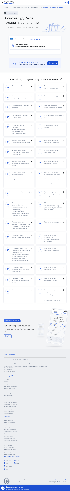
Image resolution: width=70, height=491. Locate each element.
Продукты (7, 416)
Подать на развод (8, 420)
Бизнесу (6, 384)
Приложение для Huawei (10, 454)
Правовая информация (10, 388)
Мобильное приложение (10, 393)
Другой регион (34, 39)
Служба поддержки (9, 354)
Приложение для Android (10, 449)
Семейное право (8, 424)
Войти (66, 2)
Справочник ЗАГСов (9, 411)
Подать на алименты (9, 422)
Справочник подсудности (10, 404)
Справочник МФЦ (8, 413)
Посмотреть (53, 63)
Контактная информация (10, 390)
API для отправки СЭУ (9, 447)
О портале (6, 379)
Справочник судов (8, 409)
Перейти (7, 336)
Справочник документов (10, 406)
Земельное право (8, 436)
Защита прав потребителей (11, 440)
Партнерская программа (10, 386)
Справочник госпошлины (10, 402)
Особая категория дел (9, 443)
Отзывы (6, 381)
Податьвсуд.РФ (10, 2)
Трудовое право (8, 427)
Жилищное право (8, 433)
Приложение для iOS (9, 452)
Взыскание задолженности (11, 431)
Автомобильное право (9, 438)
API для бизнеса (8, 445)
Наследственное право (10, 429)
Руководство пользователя (12, 456)
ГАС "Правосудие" (8, 395)
